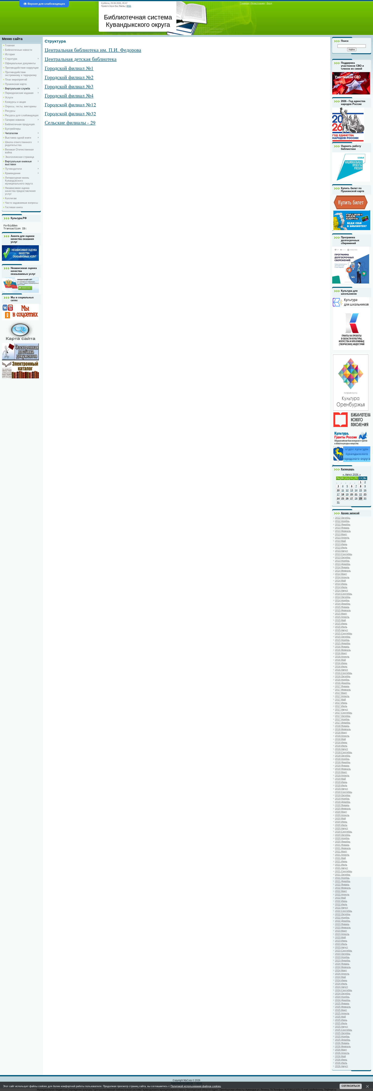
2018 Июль (341, 745)
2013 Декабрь (342, 564)
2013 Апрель (342, 537)
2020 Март (341, 812)
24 (338, 498)
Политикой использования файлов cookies (196, 1086)
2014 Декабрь (342, 603)
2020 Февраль (343, 808)
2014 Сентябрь (343, 594)
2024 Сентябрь (343, 990)
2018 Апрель (342, 736)
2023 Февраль (343, 927)
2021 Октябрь (342, 874)
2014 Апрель (342, 577)
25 (342, 498)
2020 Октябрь (342, 835)
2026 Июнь (341, 1059)
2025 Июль (341, 1023)
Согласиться (351, 1086)
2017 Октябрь (342, 716)
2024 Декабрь (342, 1000)
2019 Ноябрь (342, 798)
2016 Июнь (341, 663)
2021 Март (341, 851)
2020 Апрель (342, 815)
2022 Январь (342, 884)
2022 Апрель (342, 894)
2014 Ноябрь (342, 600)
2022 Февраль (343, 888)
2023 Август (341, 947)
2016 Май (340, 660)
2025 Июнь (341, 1020)
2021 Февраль (343, 848)
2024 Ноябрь (342, 997)
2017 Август (341, 709)
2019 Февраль (343, 769)
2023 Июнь (341, 940)
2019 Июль (341, 785)
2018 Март (341, 732)
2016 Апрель (342, 656)
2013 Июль (341, 547)
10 (338, 490)
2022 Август (341, 907)
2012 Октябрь (342, 518)
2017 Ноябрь (342, 719)
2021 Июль (341, 864)
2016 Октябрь (342, 676)
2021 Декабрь (342, 881)
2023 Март (341, 931)
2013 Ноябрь (342, 560)
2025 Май (340, 1016)
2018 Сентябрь (343, 752)
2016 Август (341, 670)
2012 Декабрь (342, 524)
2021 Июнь (341, 861)
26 (347, 498)
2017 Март (341, 693)
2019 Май (340, 779)
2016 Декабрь (342, 683)
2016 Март (341, 653)
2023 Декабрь (342, 960)
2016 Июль (341, 666)
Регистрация (258, 3)
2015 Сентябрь (343, 633)
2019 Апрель (342, 775)
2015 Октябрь (342, 636)
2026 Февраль (343, 1046)
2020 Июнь (341, 821)
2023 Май (340, 937)
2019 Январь (342, 765)
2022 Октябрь (342, 914)
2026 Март (341, 1049)
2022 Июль (341, 904)
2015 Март (341, 613)
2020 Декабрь (342, 841)
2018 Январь (342, 726)
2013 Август (341, 551)
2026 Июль (341, 1063)
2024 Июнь (341, 980)
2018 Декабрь (342, 762)
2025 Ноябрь (342, 1036)
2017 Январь (342, 686)
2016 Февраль (343, 650)
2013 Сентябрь (343, 554)
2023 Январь (342, 924)
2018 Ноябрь (342, 759)
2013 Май (340, 541)
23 (365, 494)
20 (351, 494)
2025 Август (341, 1026)
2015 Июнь (341, 623)
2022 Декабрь (342, 921)
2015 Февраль (343, 610)
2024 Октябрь (342, 993)
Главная (244, 3)
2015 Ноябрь (342, 640)
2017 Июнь (341, 703)
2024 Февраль (343, 967)
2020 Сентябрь (343, 831)
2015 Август (341, 630)
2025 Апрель (342, 1013)
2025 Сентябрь (343, 1030)
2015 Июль (341, 627)
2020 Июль (341, 825)
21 (356, 494)
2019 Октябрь (342, 795)
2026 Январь (342, 1043)
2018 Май (340, 739)
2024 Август (341, 987)
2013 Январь (342, 527)
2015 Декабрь (342, 643)
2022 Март (341, 891)
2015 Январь (342, 607)
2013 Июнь (341, 544)
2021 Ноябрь (342, 878)
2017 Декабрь (342, 722)
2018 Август (341, 749)
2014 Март (341, 574)
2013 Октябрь (342, 557)
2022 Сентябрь (343, 911)
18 (342, 494)
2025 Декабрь (342, 1040)
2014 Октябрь (342, 597)
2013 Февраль (343, 531)
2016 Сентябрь (343, 673)
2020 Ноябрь (342, 838)
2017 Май (340, 699)
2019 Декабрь (342, 802)
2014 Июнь (341, 584)
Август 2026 (351, 474)
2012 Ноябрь (342, 521)
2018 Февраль (343, 729)
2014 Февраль (343, 570)
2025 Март (341, 1010)
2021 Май (340, 858)
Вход (269, 3)
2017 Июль (341, 706)
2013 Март (341, 534)
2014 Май (340, 580)
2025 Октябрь (342, 1033)
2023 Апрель (342, 934)
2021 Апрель (342, 855)
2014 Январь (342, 567)
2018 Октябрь (342, 755)
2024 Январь (342, 964)
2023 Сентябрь (343, 950)
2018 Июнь (341, 742)
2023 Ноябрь (342, 957)
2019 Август (341, 788)
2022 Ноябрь (342, 917)
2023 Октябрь (342, 954)
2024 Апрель (342, 973)
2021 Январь (342, 845)
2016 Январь (342, 646)
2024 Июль (341, 983)
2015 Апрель (342, 617)
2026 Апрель (342, 1053)
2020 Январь (342, 805)
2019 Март (341, 772)
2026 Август (341, 1066)
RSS (129, 6)
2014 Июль (341, 587)
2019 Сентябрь (343, 792)
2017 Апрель (342, 696)
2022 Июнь (341, 901)
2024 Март (341, 970)
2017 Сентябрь (343, 712)
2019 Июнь (341, 782)
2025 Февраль (343, 1006)
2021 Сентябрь (343, 871)
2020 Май (340, 818)
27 (351, 498)
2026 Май (340, 1056)
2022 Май (340, 897)
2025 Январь (342, 1003)
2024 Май (340, 977)
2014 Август (341, 590)
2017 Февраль (343, 689)
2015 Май (340, 620)
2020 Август (341, 828)
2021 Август (341, 868)
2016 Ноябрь (342, 679)
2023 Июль (341, 944)
